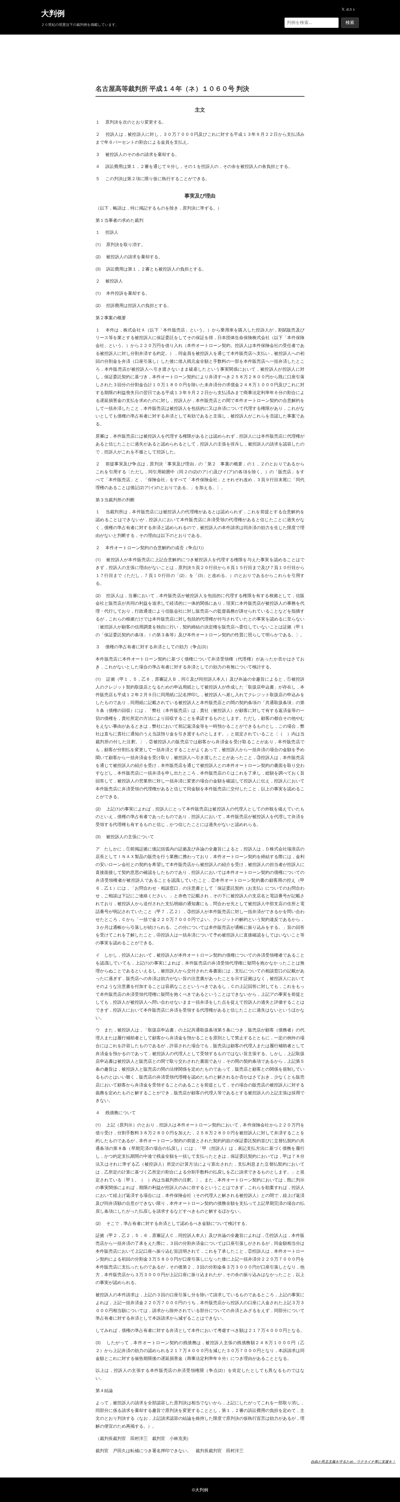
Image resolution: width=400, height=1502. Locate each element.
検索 (350, 22)
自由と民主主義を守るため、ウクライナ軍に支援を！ (353, 1461)
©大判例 (200, 1489)
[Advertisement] (200, 51)
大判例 (53, 13)
